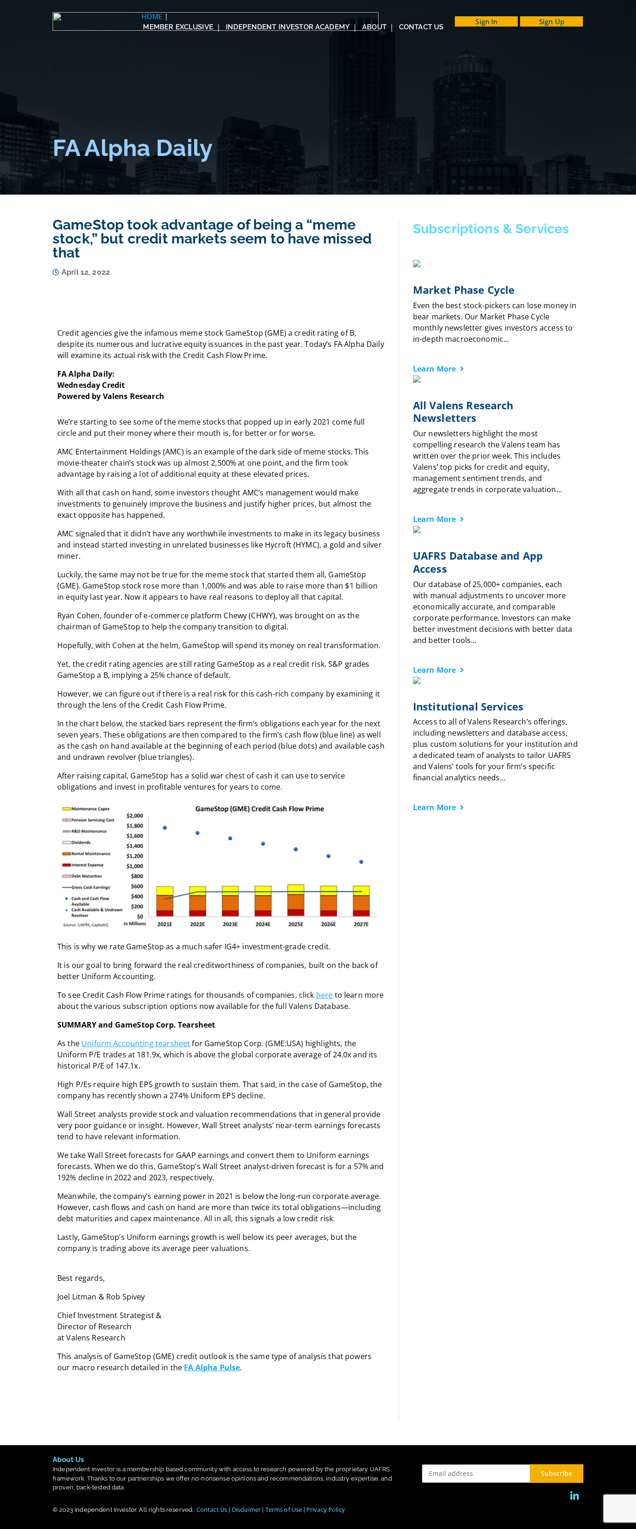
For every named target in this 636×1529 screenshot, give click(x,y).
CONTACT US (421, 27)
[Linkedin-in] (574, 1496)
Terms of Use (283, 1509)
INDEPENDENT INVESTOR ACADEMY (288, 27)
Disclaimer (246, 1509)
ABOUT (374, 27)
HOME (152, 16)
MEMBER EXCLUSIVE (178, 27)
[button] (486, 21)
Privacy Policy (325, 1509)
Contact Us (212, 1509)
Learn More (435, 369)
